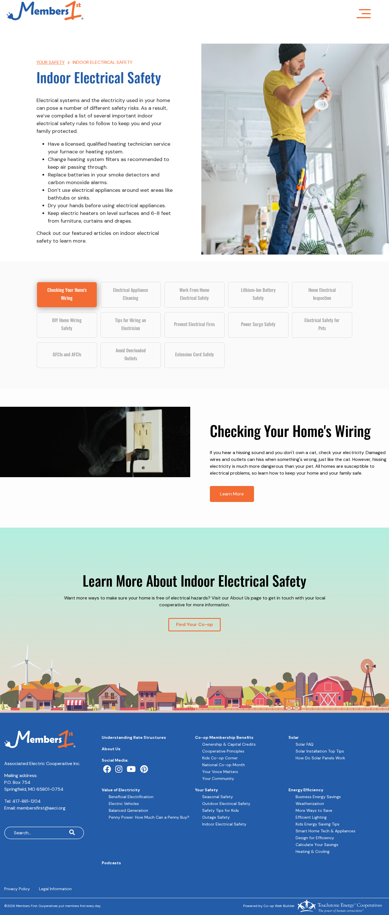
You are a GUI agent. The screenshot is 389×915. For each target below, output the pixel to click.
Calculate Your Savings (317, 844)
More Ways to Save (314, 810)
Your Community (218, 778)
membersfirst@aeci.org (41, 808)
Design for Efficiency (315, 837)
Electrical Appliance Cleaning (130, 294)
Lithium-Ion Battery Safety (258, 294)
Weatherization (310, 803)
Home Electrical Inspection (322, 294)
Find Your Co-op (194, 624)
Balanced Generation (128, 810)
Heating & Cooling (312, 851)
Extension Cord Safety (194, 355)
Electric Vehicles (124, 803)
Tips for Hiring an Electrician (130, 325)
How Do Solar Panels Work (320, 758)
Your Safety (206, 789)
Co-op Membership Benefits (224, 737)
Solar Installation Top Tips (320, 751)
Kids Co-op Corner (220, 758)
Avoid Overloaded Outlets (131, 355)
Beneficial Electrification (131, 796)
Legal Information (55, 888)
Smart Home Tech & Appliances (325, 830)
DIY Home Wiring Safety (67, 325)
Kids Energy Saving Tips (317, 824)
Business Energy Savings (318, 796)
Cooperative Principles (223, 751)
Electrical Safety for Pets (321, 325)
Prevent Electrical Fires (194, 325)
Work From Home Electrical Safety (194, 294)
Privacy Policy (17, 888)
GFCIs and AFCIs (67, 355)
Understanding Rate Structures (134, 737)
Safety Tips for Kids (220, 810)
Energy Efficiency (305, 789)
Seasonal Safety (217, 796)
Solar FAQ (305, 744)
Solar (293, 737)
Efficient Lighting (311, 817)
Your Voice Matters (220, 771)
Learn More (232, 494)
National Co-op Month (223, 764)
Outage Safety (216, 817)
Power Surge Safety (258, 325)
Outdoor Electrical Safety (226, 803)
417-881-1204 (26, 801)
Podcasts (111, 862)
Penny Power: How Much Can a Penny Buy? (149, 817)
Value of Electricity (121, 789)
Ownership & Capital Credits (229, 744)
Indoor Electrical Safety (224, 824)
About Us (111, 748)
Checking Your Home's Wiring (67, 294)
